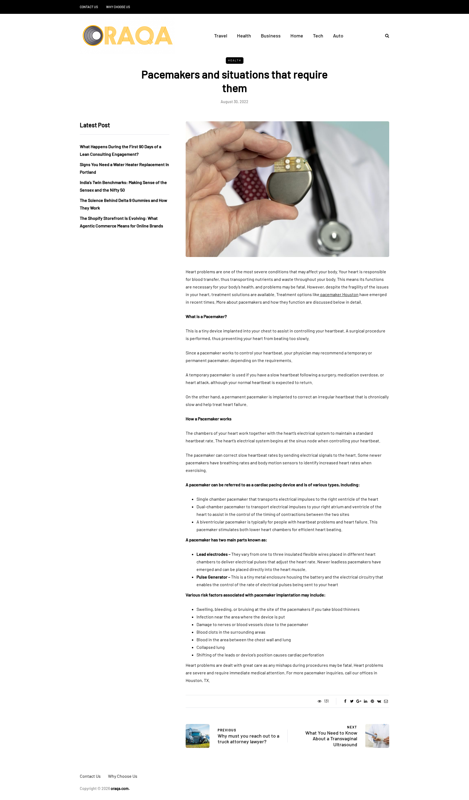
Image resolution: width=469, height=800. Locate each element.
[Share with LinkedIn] (365, 701)
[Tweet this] (351, 701)
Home (296, 36)
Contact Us (89, 7)
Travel (220, 36)
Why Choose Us (118, 7)
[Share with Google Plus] (358, 701)
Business (271, 36)
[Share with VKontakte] (379, 701)
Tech (318, 36)
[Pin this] (372, 701)
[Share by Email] (385, 701)
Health (244, 36)
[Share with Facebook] (345, 701)
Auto (338, 36)
